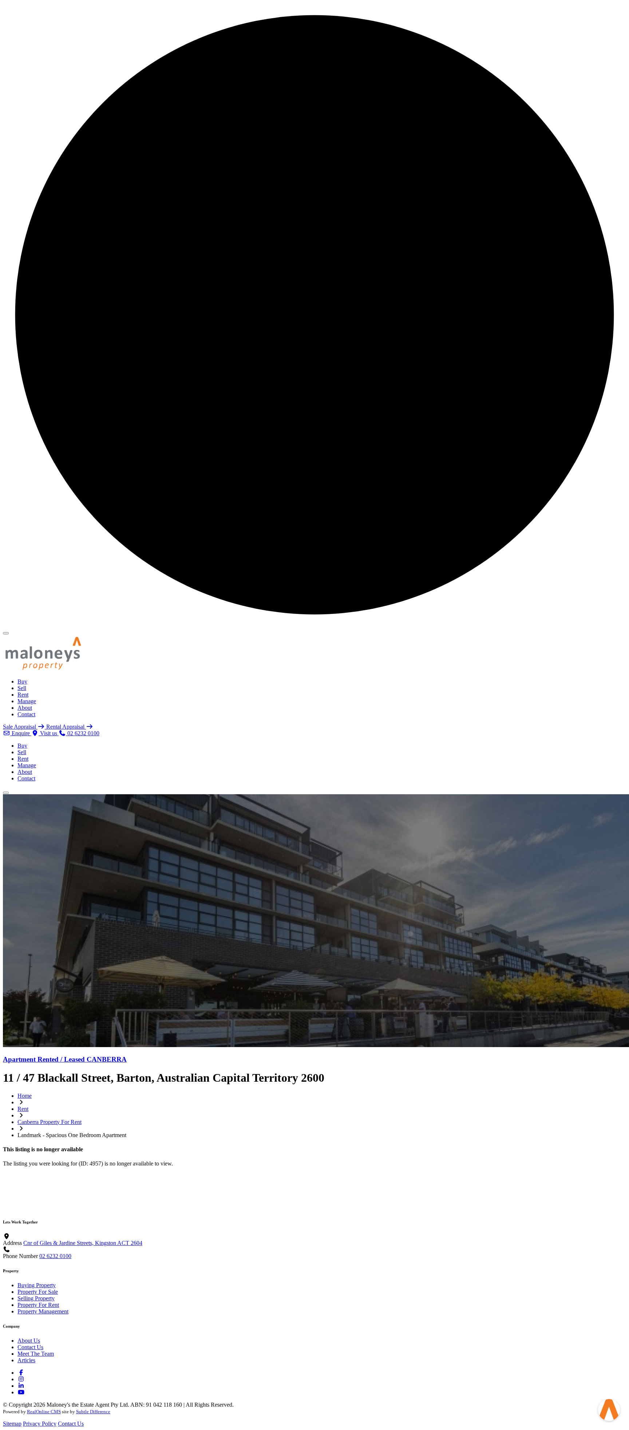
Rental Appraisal (66, 727)
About (24, 708)
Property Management (42, 1311)
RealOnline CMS (44, 1411)
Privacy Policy (39, 1424)
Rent (22, 695)
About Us (28, 1340)
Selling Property (36, 1298)
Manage (26, 701)
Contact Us (30, 1347)
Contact (26, 714)
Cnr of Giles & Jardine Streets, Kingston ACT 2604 (82, 1243)
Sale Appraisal (20, 727)
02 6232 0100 (55, 1256)
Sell (21, 688)
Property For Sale (37, 1292)
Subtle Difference (93, 1411)
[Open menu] (6, 793)
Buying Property (36, 1285)
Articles (26, 1360)
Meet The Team (35, 1354)
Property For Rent (38, 1305)
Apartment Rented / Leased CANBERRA (65, 1059)
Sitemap (12, 1424)
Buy (22, 681)
